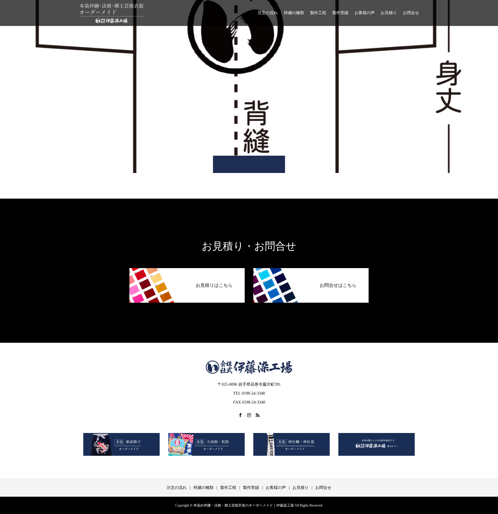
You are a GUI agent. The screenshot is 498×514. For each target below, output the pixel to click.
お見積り (389, 13)
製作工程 (318, 13)
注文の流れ (268, 13)
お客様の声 (364, 13)
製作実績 (340, 13)
